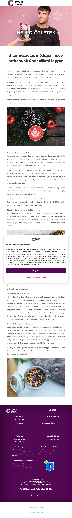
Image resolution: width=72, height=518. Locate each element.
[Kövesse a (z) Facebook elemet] (15, 419)
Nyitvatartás (53, 439)
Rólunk (19, 423)
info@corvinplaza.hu (36, 479)
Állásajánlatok (49, 423)
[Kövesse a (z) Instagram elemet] (19, 419)
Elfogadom (36, 271)
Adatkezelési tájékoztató (36, 507)
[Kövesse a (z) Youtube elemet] (22, 419)
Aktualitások (53, 416)
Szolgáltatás (19, 439)
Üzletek (52, 410)
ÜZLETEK (15, 456)
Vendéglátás (53, 436)
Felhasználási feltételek (36, 512)
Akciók (19, 416)
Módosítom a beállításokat (36, 277)
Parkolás (19, 442)
